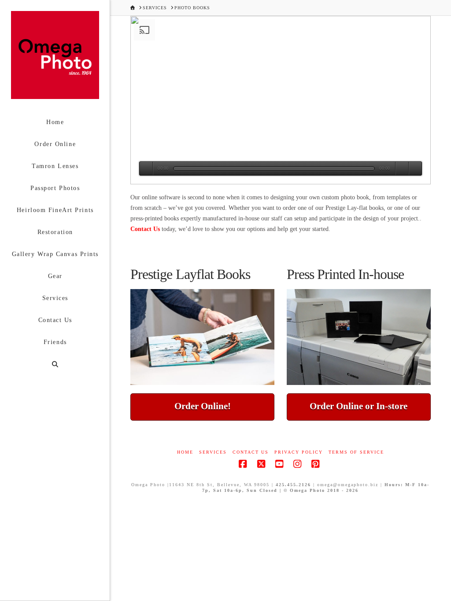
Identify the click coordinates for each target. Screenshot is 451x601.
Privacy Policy (298, 452)
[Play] (146, 168)
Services (213, 452)
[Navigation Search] (55, 364)
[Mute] (402, 168)
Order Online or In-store (358, 406)
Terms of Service (356, 452)
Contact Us (145, 229)
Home (185, 452)
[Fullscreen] (415, 168)
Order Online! (202, 406)
